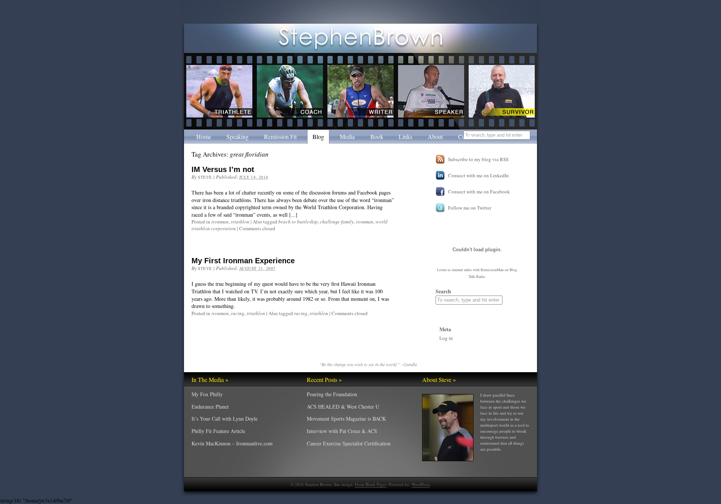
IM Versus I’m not (223, 169)
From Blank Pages (370, 484)
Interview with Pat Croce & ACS (342, 431)
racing (237, 313)
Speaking (237, 136)
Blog (318, 136)
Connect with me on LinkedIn (478, 175)
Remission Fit (280, 136)
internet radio (462, 269)
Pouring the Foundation (332, 394)
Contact (467, 136)
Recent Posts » (324, 379)
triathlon (240, 221)
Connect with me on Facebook (479, 191)
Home (203, 136)
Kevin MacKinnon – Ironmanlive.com (232, 443)
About (435, 136)
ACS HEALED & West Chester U (343, 406)
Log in (446, 338)
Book (376, 136)
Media (347, 136)
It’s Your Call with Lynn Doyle (225, 418)
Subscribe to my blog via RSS (478, 159)
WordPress (421, 484)
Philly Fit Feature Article (218, 431)
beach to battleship (298, 221)
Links (405, 136)
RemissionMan (492, 269)
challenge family (337, 221)
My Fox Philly (207, 394)
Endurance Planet (210, 406)
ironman (220, 221)
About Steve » (439, 379)
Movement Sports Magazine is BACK (346, 418)
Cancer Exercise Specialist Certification (349, 443)
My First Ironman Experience (243, 261)
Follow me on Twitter (469, 207)
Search (443, 291)
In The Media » (210, 379)
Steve (205, 177)
